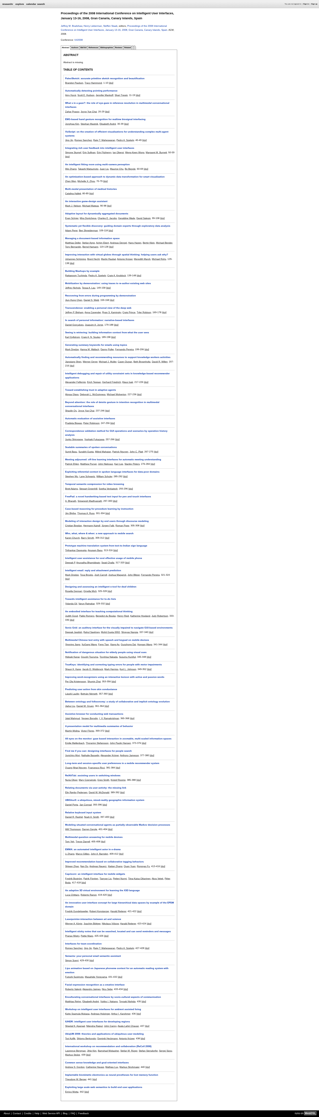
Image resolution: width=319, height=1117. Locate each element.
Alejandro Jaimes (91, 989)
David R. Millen (160, 361)
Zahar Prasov (72, 111)
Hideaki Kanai (72, 657)
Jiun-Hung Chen (73, 300)
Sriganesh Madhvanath (90, 501)
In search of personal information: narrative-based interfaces (99, 320)
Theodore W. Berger (75, 1079)
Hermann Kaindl (91, 525)
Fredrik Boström (73, 878)
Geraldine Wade (126, 218)
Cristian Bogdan (73, 525)
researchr (7, 4)
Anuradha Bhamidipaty (88, 562)
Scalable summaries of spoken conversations (91, 447)
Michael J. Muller (107, 361)
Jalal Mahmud (72, 718)
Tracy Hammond (93, 83)
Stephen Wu (71, 476)
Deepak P (70, 562)
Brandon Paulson (74, 83)
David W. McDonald (99, 792)
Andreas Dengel (118, 242)
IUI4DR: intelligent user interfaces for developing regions (97, 1021)
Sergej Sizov (165, 1050)
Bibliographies (106, 47)
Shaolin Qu (71, 410)
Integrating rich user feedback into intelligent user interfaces (99, 148)
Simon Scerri (72, 960)
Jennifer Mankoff (104, 95)
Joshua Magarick (117, 575)
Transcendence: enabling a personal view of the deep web (98, 308)
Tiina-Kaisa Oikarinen (139, 878)
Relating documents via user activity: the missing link (95, 787)
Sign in (306, 4)
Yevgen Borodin (89, 718)
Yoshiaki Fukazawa (94, 439)
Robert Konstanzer (99, 911)
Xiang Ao (114, 644)
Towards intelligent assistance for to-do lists (90, 599)
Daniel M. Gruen (85, 706)
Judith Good (71, 616)
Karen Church (72, 537)
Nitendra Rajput (94, 1026)
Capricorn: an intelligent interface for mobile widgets (95, 874)
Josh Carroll (100, 575)
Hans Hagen (134, 242)
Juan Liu (104, 169)
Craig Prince (128, 312)
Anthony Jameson (129, 755)
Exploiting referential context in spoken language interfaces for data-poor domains (112, 471)
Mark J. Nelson (73, 205)
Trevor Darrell (83, 841)
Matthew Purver (88, 464)
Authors (74, 47)
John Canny (110, 1026)
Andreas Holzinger (100, 1013)
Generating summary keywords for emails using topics (96, 345)
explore (19, 4)
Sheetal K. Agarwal (75, 1026)
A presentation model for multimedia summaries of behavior (99, 726)
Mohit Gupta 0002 (110, 632)
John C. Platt (136, 451)
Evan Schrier (71, 218)
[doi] (111, 83)
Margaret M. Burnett (156, 152)
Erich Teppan (94, 382)
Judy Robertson (160, 616)
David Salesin (143, 218)
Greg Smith (103, 780)
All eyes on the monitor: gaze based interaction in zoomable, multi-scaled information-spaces (118, 738)
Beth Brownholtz (142, 361)
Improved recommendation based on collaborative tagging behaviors (104, 861)
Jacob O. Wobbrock (92, 669)
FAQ (73, 1113)
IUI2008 (78, 40)
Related (127, 47)
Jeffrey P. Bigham (74, 312)
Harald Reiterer (118, 911)
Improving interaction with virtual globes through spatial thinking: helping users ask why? (116, 254)
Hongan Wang (144, 644)
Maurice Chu (116, 169)
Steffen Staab (110, 26)
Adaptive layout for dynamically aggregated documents (96, 213)
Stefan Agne (88, 242)
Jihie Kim (92, 1050)
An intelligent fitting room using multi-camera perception (97, 164)
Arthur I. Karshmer (120, 1013)
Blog (65, 1113)
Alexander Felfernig (75, 382)
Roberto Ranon (89, 895)
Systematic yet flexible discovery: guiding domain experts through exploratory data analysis (117, 225)
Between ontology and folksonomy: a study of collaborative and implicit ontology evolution (117, 701)
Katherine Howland (140, 616)
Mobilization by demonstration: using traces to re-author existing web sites (108, 283)
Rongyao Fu (143, 866)
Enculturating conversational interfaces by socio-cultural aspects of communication (113, 997)
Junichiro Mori (72, 755)
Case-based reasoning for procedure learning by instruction (99, 508)
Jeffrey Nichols (73, 287)
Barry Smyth (87, 537)
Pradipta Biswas (73, 423)
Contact (17, 1113)
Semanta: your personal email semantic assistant (93, 956)
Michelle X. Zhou (86, 181)
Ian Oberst (118, 152)
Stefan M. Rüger (128, 1050)
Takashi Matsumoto (88, 169)
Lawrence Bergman (75, 1050)
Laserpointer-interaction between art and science (93, 919)
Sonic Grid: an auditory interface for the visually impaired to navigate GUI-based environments (119, 627)
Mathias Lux (111, 1067)
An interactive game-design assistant (86, 201)
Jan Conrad (85, 804)
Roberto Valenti (73, 989)
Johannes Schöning (75, 259)
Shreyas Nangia (129, 632)
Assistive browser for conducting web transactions (94, 714)
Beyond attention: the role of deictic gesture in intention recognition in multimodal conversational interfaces (112, 404)
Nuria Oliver (71, 780)
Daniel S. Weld (91, 300)
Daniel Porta (71, 804)
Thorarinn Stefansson (97, 743)
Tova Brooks (86, 575)
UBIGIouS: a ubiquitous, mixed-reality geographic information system (104, 800)
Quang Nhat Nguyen (76, 767)
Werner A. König (73, 923)
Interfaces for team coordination (83, 943)
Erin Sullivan (89, 152)
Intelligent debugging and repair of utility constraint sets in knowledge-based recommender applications (117, 375)
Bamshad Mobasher (108, 1050)
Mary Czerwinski (87, 780)
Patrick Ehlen (72, 464)
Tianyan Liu (106, 878)
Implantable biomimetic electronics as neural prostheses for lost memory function (111, 1074)
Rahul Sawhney (91, 632)
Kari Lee (118, 464)
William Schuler (104, 476)
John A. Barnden (99, 853)
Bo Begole (130, 169)
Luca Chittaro (72, 895)
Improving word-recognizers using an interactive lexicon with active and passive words (114, 677)
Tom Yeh (69, 841)
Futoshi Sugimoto (74, 977)
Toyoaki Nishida (127, 1001)
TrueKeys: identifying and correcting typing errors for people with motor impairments (113, 664)
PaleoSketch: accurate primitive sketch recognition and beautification (105, 78)
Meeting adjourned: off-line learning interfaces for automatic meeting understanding (113, 459)
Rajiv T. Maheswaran (104, 140)
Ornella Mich (90, 591)
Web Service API (51, 1113)
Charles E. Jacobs (107, 218)
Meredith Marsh (142, 259)
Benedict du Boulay (106, 616)
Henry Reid (123, 616)
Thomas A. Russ (86, 513)
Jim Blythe (70, 513)
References (93, 47)
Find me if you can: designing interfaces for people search (98, 751)
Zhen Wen (70, 181)
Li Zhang (69, 853)
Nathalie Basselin (90, 755)
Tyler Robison (144, 312)
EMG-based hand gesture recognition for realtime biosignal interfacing (105, 119)
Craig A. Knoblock (116, 275)
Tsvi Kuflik (70, 1038)
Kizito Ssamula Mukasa (77, 1013)
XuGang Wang (89, 644)
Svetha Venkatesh (108, 488)
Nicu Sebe (107, 989)
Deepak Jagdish (73, 632)
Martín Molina (72, 730)
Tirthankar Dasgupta (76, 550)
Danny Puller (107, 349)
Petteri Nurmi (120, 878)
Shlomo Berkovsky (86, 1038)
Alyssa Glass (72, 394)
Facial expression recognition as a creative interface (95, 984)
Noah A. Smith (91, 817)
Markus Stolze (72, 1054)
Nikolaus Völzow (110, 923)
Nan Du (84, 866)
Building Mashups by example (82, 271)
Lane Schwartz (87, 476)
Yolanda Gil (71, 603)
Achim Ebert (102, 242)
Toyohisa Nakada (109, 657)
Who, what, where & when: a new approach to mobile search (99, 533)
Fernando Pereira (124, 349)
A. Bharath (70, 501)
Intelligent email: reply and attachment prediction (93, 570)
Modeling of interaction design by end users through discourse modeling (107, 521)
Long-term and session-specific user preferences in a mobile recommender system (112, 763)
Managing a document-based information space (92, 238)
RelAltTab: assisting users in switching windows (92, 775)
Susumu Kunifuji (127, 657)
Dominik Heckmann (107, 1038)
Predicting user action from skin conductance (91, 689)
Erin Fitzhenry (104, 152)
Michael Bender (164, 242)
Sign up (314, 4)
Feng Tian (103, 644)
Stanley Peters (132, 464)
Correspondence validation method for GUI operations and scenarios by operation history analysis (116, 433)
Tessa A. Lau (88, 287)
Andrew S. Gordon (75, 1067)
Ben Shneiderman (88, 230)
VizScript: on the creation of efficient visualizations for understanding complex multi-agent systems (116, 133)
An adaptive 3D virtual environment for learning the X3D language (102, 890)
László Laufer (72, 693)
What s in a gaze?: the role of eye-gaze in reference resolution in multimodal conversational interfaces (117, 105)
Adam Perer (71, 230)
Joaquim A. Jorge (94, 324)
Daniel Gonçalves (74, 324)
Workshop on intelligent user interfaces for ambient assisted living (103, 1009)
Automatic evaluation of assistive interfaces (90, 418)
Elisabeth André (108, 124)
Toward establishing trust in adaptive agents (90, 390)
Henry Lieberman (93, 26)
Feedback (83, 1113)
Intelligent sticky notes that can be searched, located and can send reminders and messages (118, 931)
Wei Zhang (71, 169)
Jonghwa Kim (72, 124)
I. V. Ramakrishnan (109, 718)
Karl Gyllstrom (72, 337)
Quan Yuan (130, 866)
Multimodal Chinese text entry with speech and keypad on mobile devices (107, 640)
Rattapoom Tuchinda (76, 275)
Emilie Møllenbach (74, 743)
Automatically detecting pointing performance (91, 90)
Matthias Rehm (73, 1001)
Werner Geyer (90, 361)
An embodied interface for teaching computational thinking (99, 611)
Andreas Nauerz (97, 866)
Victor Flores (87, 730)
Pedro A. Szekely (125, 140)
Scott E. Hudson (85, 95)
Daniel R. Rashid (74, 817)
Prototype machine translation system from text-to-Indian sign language (106, 545)
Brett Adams (71, 488)
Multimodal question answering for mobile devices (94, 837)
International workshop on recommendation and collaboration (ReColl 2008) (108, 1046)
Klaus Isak (127, 382)
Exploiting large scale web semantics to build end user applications (103, 1087)
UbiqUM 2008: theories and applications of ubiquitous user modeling (104, 1033)
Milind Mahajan (103, 451)
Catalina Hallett (73, 193)
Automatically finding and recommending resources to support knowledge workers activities (117, 357)
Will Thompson (73, 829)
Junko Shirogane (74, 439)
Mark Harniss (111, 669)
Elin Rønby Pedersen (76, 792)
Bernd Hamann (90, 246)
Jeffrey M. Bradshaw (71, 26)
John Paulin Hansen (120, 743)
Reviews (118, 47)
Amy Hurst (70, 95)
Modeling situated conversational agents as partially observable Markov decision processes (117, 824)
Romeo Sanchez (83, 140)
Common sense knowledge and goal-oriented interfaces (97, 1062)
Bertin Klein (149, 242)
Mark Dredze (72, 349)
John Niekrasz (105, 464)
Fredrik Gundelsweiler (76, 911)
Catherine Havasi (95, 1067)
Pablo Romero (86, 616)
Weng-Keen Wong (134, 152)
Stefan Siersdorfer (148, 1050)
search (41, 4)
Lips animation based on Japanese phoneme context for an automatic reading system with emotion (116, 970)
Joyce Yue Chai (89, 111)
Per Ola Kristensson (75, 681)
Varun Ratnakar (86, 603)
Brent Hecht (93, 259)
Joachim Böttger (92, 923)
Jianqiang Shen (73, 361)
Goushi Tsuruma (89, 657)
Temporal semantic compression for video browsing (94, 484)
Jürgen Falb (108, 525)
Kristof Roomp (118, 780)
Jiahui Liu (70, 706)
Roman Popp (122, 525)
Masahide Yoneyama (96, 977)
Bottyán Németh (89, 693)
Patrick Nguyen (120, 451)
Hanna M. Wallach (89, 349)
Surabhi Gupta (86, 451)
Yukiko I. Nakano (109, 1001)
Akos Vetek (157, 878)
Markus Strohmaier (129, 1067)
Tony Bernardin (73, 246)
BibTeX (83, 47)
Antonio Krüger (125, 259)
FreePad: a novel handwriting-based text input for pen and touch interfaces (108, 496)
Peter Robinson (91, 423)
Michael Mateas (90, 205)
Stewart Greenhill (88, 488)
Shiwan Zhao (72, 866)
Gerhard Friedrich (111, 382)
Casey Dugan (125, 361)
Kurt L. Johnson (128, 669)
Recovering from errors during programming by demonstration (100, 295)
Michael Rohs (159, 259)
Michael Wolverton (116, 394)
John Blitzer (134, 575)
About (7, 1113)
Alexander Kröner (110, 755)
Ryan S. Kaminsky (111, 312)
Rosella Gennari (73, 591)
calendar (31, 4)
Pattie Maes (87, 936)
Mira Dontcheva (88, 218)
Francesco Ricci (96, 767)
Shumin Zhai (94, 681)
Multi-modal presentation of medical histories (91, 189)
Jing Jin (69, 140)
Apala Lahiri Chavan (128, 1026)
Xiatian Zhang (115, 866)
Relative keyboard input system (83, 812)
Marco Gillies (82, 853)
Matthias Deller (73, 242)
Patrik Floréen (90, 878)
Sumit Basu (71, 451)
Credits (27, 1113)
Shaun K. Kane (73, 669)
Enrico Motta (71, 1091)
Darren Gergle (89, 829)
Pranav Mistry (72, 936)
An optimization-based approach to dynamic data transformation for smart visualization (115, 176)
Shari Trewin (121, 95)
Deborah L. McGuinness (93, 394)
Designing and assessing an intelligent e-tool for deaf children (100, 586)
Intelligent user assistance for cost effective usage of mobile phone (103, 558)
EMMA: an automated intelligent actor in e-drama (93, 849)
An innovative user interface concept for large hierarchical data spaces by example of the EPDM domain (119, 904)
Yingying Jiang (72, 644)
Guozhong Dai (128, 644)
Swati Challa (107, 562)
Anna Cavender (93, 312)
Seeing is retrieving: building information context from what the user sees (107, 332)
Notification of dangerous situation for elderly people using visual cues (106, 652)
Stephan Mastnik (89, 124)
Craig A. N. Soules (90, 337)
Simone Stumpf (73, 152)
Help (37, 1113)
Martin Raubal (108, 259)
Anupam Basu (95, 550)
